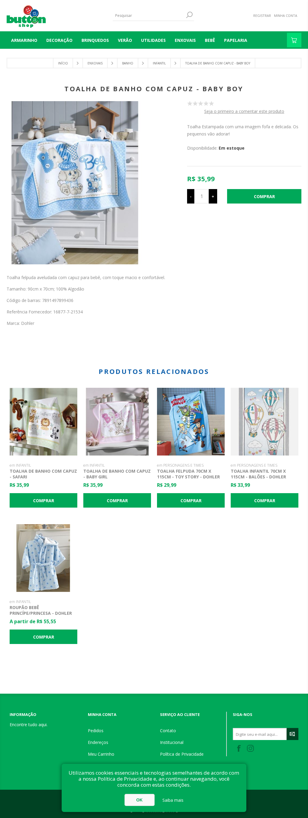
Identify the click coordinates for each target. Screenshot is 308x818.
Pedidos (95, 730)
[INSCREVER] (292, 734)
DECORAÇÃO (59, 40)
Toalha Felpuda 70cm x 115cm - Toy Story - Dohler (188, 474)
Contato (168, 730)
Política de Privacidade (182, 754)
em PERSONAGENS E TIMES (180, 465)
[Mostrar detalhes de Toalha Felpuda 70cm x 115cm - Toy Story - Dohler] (191, 422)
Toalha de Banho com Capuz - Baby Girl (117, 474)
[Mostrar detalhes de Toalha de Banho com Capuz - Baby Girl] (117, 422)
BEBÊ (210, 40)
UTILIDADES (153, 40)
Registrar (262, 15)
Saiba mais (172, 800)
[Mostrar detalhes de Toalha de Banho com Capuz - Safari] (43, 422)
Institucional (171, 742)
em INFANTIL (20, 465)
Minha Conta (285, 15)
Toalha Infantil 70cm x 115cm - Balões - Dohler (258, 474)
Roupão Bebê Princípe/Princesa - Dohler (41, 610)
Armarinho (24, 40)
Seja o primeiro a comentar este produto (244, 111)
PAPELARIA (235, 40)
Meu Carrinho (101, 754)
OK (139, 800)
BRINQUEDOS (95, 40)
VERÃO (125, 40)
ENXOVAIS (185, 40)
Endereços (98, 742)
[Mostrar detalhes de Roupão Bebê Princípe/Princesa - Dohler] (43, 558)
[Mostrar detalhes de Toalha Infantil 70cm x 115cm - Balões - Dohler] (264, 422)
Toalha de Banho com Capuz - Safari (43, 474)
